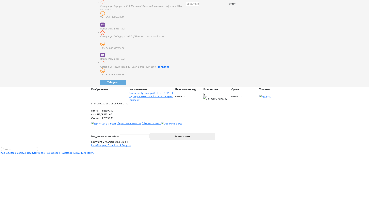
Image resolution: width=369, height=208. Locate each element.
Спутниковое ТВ (39, 152)
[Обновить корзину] (215, 98)
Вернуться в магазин (129, 123)
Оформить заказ (151, 123)
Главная (4, 152)
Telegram (113, 82)
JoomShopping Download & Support (111, 145)
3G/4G (80, 152)
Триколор (163, 66)
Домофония (70, 152)
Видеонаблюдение (19, 152)
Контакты (89, 152)
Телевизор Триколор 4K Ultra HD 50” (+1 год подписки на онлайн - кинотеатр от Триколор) (151, 96)
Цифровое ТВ (55, 152)
